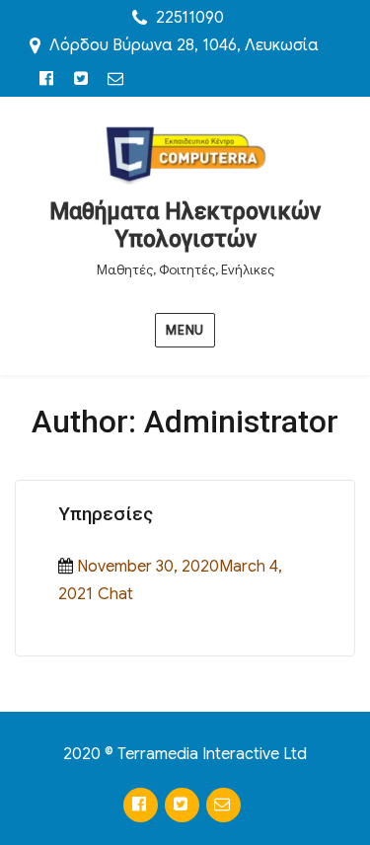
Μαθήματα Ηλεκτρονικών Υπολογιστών (185, 225)
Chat (115, 594)
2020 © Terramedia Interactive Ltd (185, 754)
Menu (184, 330)
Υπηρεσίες (105, 513)
